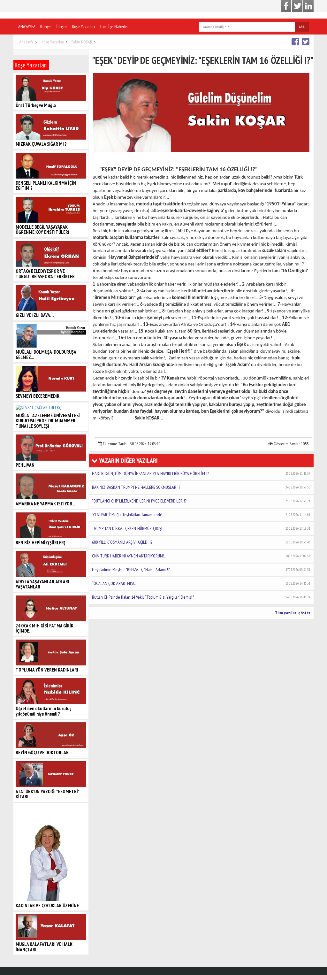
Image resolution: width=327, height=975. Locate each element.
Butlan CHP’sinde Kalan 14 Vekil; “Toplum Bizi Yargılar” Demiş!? (201, 597)
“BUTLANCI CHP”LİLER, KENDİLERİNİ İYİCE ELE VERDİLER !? (201, 501)
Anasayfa (26, 42)
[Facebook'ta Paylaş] (296, 41)
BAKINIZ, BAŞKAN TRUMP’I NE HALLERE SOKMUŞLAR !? (201, 487)
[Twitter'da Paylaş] (306, 41)
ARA (302, 26)
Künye (45, 26)
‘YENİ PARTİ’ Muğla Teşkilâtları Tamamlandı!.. (201, 515)
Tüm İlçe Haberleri (115, 26)
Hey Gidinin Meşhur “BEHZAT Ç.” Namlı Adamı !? (201, 569)
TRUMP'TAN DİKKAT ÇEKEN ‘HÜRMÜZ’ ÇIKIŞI (201, 528)
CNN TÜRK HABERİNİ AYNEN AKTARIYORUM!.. (201, 556)
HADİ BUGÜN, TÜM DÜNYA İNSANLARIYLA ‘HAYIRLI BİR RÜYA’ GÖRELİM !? (201, 473)
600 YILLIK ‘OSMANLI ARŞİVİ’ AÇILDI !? (201, 542)
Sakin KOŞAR (81, 42)
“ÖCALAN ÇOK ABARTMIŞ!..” (201, 583)
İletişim (61, 26)
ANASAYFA (26, 26)
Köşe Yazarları (83, 26)
